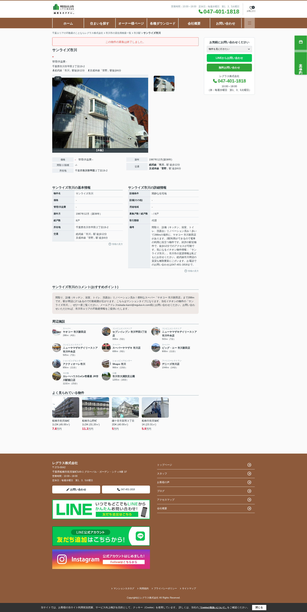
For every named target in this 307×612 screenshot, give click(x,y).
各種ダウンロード (163, 23)
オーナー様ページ (131, 23)
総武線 (153, 164)
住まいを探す (99, 23)
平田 (69, 66)
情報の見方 (117, 244)
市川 (161, 164)
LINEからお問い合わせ (229, 57)
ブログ (161, 490)
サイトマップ (189, 588)
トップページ (164, 464)
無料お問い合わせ (229, 67)
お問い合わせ (225, 23)
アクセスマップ (165, 499)
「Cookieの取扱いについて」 (213, 607)
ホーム (68, 23)
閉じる (259, 607)
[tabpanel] (176, 83)
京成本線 (154, 168)
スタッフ (162, 473)
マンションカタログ (124, 588)
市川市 (63, 66)
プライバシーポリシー (165, 588)
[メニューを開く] (249, 23)
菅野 (163, 168)
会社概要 (194, 23)
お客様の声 (163, 482)
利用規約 (144, 588)
